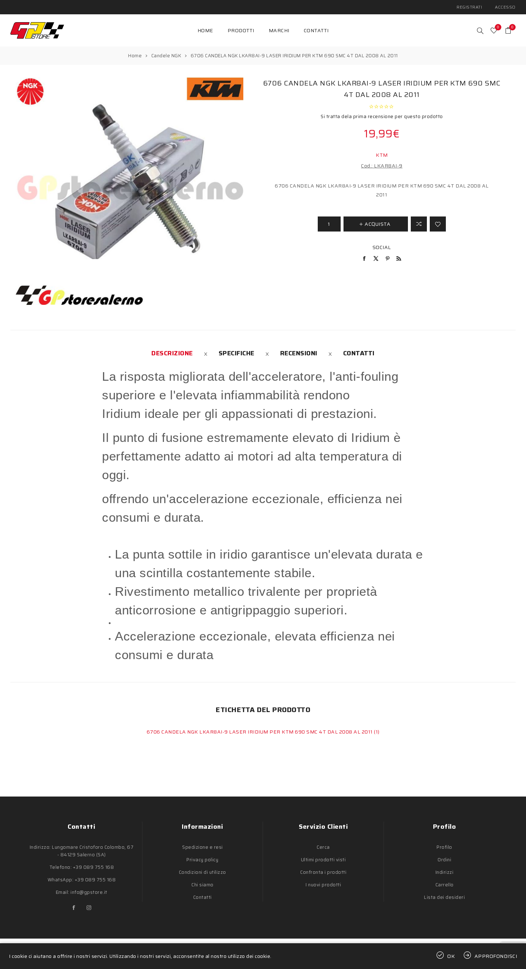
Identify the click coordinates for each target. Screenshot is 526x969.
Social (381, 247)
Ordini (444, 859)
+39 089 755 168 (93, 867)
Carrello (444, 884)
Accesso (505, 7)
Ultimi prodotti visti (323, 859)
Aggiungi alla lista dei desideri (438, 224)
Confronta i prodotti (323, 872)
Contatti (359, 353)
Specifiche (236, 353)
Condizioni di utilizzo (202, 872)
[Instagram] (89, 908)
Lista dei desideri (444, 897)
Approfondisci (495, 956)
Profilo (444, 847)
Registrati (469, 7)
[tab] (172, 353)
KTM (382, 155)
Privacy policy (202, 859)
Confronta (419, 224)
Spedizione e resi (202, 847)
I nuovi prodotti (323, 884)
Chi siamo (202, 884)
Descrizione (172, 353)
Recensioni (298, 353)
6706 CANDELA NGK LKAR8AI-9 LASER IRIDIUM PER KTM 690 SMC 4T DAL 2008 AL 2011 (260, 732)
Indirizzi (444, 872)
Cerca (323, 847)
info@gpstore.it (88, 892)
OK (451, 956)
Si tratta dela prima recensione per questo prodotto (382, 116)
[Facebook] (74, 908)
